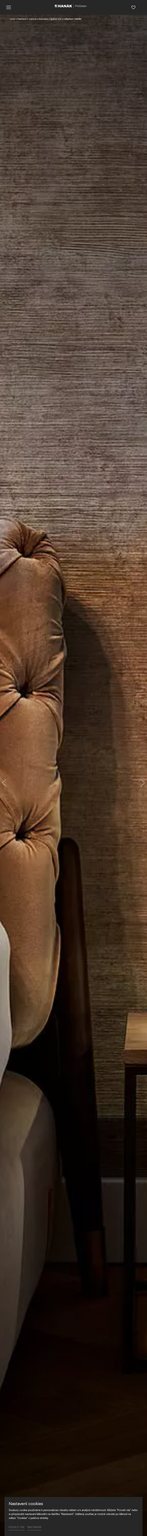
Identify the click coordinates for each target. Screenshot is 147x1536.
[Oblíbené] (133, 7)
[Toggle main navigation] (8, 7)
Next (142, 783)
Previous (4, 783)
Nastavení (34, 1527)
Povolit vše (17, 1527)
